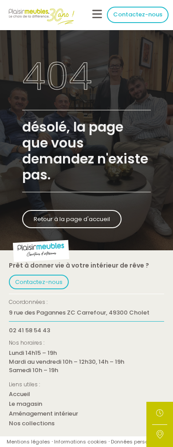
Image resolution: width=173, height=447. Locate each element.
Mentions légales (28, 442)
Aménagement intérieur (43, 414)
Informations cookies (80, 442)
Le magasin (25, 404)
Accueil (19, 394)
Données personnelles (138, 442)
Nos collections (32, 424)
